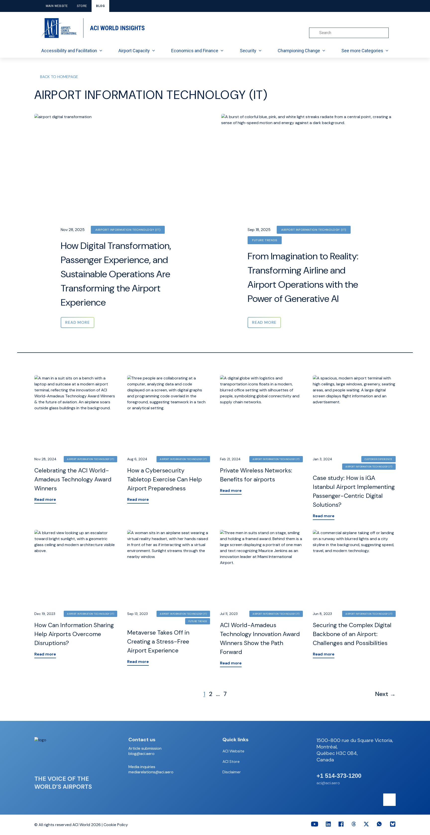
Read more (45, 499)
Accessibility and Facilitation (69, 50)
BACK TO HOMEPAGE (59, 76)
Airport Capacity (134, 50)
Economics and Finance (194, 50)
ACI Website (233, 751)
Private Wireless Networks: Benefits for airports (256, 474)
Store (82, 6)
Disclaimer (231, 772)
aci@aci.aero (328, 783)
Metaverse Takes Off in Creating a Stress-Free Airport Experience (158, 641)
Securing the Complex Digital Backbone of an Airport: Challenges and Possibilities (352, 634)
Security (248, 50)
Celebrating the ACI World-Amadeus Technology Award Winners (72, 479)
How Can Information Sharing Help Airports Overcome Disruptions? (74, 634)
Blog (100, 6)
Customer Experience (378, 459)
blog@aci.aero (141, 753)
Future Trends (264, 240)
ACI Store (231, 761)
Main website (57, 6)
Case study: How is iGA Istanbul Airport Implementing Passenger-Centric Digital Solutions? (354, 491)
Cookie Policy (116, 824)
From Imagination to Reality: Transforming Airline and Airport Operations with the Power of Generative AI (303, 277)
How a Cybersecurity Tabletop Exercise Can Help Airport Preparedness (164, 479)
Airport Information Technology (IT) (127, 230)
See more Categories (362, 50)
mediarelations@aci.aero (150, 772)
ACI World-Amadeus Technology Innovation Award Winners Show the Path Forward (260, 638)
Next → (385, 694)
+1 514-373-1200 (339, 776)
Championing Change (299, 50)
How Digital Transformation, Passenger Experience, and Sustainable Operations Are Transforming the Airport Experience (116, 274)
